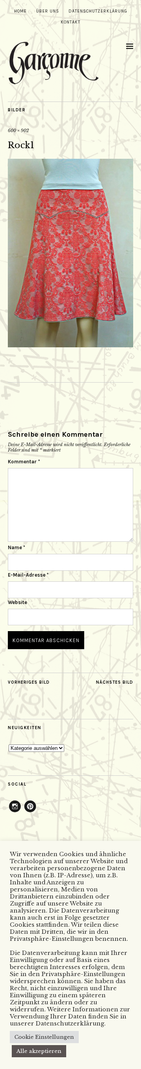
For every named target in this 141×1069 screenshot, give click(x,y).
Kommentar (24, 462)
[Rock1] (70, 345)
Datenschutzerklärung (98, 11)
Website (17, 602)
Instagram (15, 811)
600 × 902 (18, 130)
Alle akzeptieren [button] (38, 1051)
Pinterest (30, 811)
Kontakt (70, 22)
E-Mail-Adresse (28, 575)
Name (16, 547)
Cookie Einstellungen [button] (44, 1037)
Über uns (47, 11)
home (20, 11)
